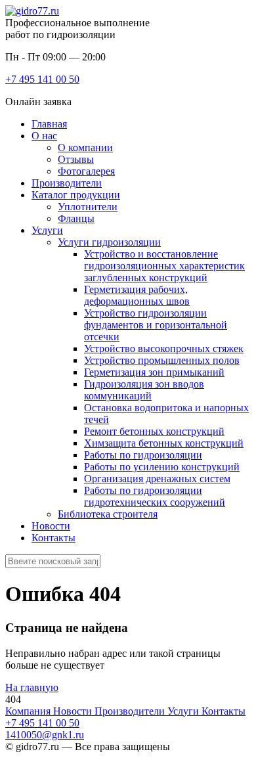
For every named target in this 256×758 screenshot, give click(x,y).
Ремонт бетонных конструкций (154, 431)
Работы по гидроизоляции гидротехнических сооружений (154, 496)
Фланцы (76, 218)
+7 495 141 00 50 (42, 79)
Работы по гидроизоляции (143, 454)
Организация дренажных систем (157, 478)
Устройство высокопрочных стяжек (164, 348)
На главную (31, 687)
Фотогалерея (86, 171)
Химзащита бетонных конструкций (164, 443)
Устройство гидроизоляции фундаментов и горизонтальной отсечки (155, 324)
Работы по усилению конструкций (162, 466)
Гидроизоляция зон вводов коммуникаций (144, 389)
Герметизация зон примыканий (154, 372)
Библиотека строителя (108, 514)
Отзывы (76, 159)
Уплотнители (87, 206)
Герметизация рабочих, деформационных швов (137, 295)
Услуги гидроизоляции (109, 242)
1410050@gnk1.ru (44, 734)
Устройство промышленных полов (162, 360)
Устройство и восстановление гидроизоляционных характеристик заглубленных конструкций (164, 265)
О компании (85, 147)
